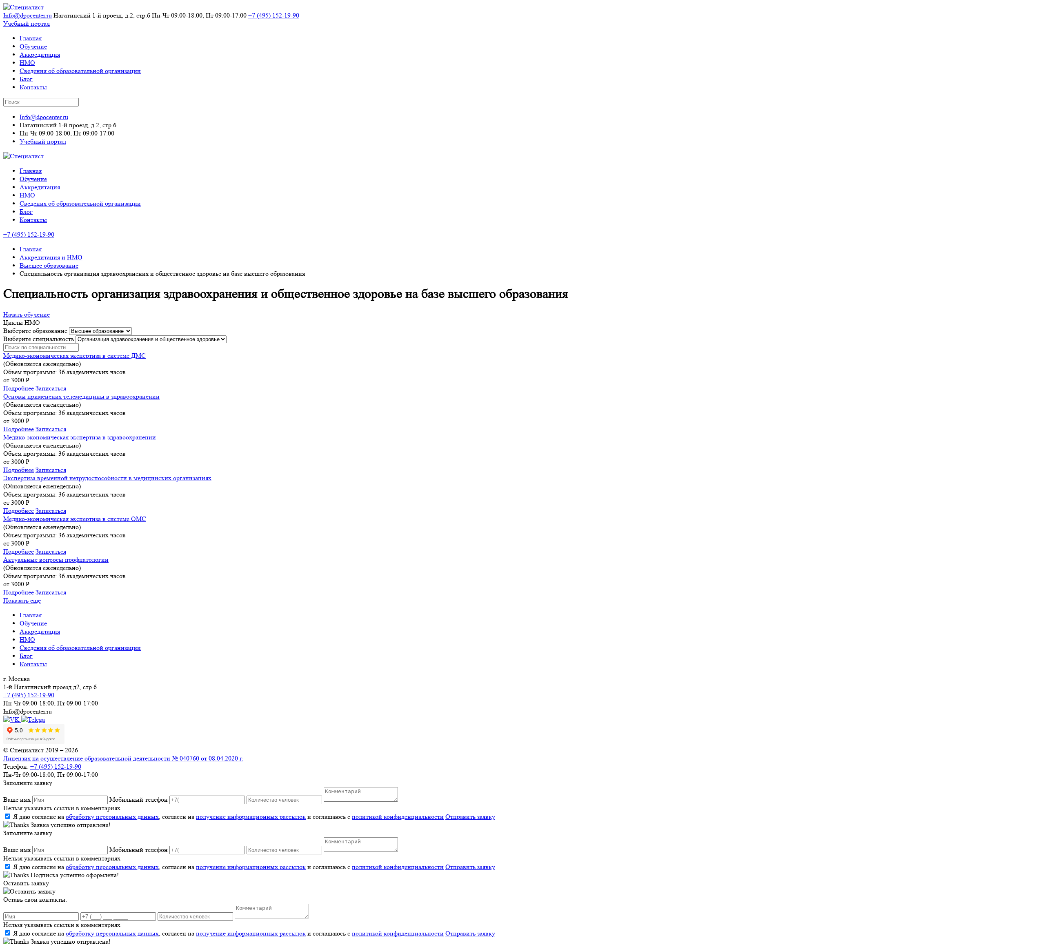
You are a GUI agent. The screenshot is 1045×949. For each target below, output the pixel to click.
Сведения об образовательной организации (80, 71)
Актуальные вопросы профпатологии (56, 559)
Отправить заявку (470, 816)
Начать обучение (26, 314)
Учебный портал (26, 23)
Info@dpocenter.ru (27, 15)
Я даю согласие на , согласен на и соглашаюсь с (228, 816)
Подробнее (18, 388)
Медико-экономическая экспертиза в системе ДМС (74, 355)
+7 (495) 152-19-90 (273, 15)
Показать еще (22, 600)
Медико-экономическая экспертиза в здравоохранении (79, 437)
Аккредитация (40, 54)
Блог (26, 79)
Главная (31, 38)
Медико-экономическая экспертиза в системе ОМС (74, 519)
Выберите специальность (38, 339)
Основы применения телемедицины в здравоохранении (81, 396)
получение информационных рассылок (251, 816)
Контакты (33, 87)
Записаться (51, 388)
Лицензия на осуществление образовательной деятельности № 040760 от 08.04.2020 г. (123, 758)
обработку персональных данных (112, 816)
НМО (27, 63)
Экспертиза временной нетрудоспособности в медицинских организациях (107, 478)
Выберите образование (35, 331)
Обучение (33, 46)
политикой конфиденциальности (398, 816)
